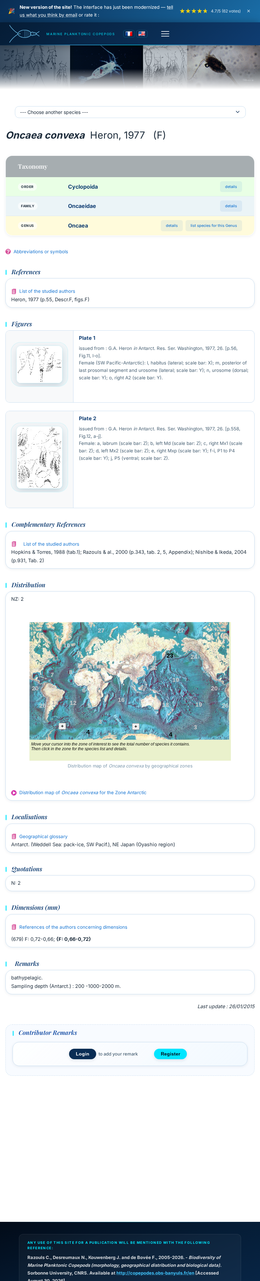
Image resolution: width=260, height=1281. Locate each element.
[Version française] (129, 34)
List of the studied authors (47, 291)
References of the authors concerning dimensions (73, 927)
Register (170, 1054)
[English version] (142, 34)
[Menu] (165, 33)
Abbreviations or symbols (41, 251)
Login (82, 1054)
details (231, 186)
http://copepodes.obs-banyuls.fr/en (155, 1273)
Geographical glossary (43, 836)
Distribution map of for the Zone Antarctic (83, 792)
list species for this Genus (214, 225)
